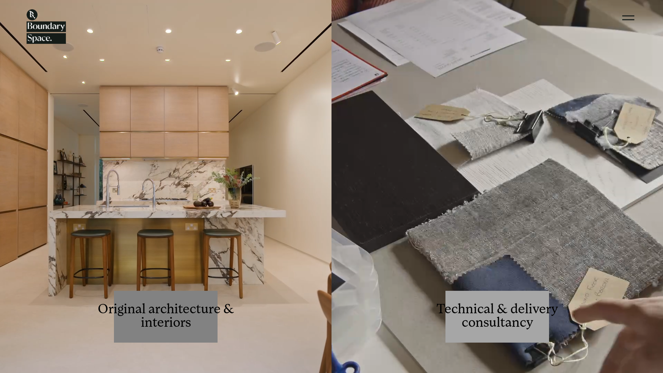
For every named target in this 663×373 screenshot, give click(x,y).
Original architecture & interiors (166, 316)
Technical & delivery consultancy (497, 316)
